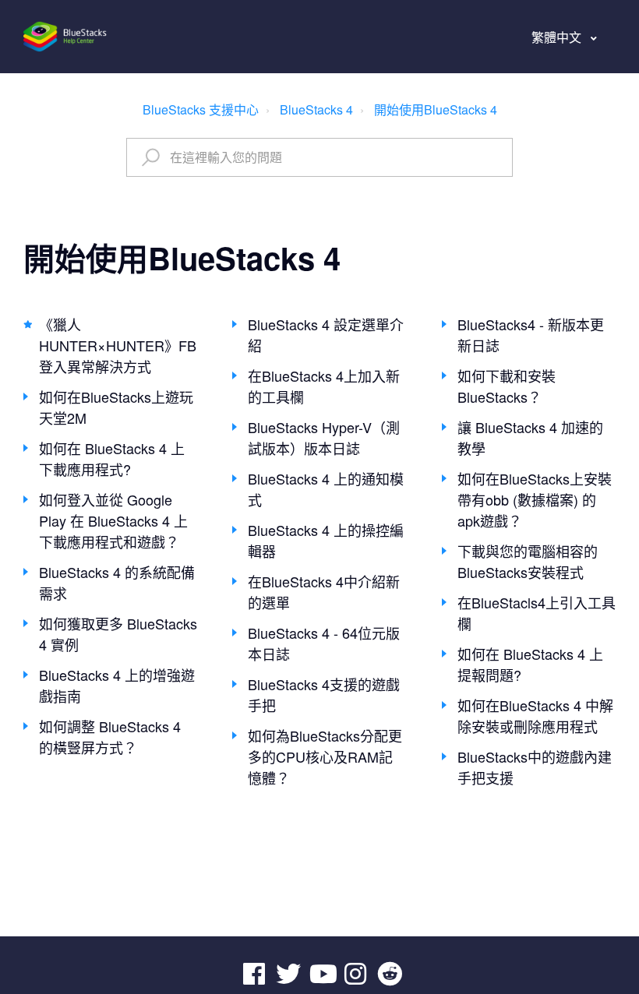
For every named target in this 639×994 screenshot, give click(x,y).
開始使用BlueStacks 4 (435, 109)
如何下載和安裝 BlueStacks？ (506, 386)
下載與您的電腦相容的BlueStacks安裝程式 (527, 561)
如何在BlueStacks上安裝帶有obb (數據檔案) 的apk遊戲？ (534, 499)
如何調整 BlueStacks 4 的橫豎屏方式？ (110, 736)
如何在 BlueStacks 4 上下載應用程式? (112, 458)
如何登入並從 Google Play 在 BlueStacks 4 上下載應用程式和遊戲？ (113, 520)
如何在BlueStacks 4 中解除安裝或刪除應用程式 (535, 715)
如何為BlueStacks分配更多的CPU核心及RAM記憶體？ (325, 756)
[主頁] (65, 36)
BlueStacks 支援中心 (201, 109)
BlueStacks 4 (316, 109)
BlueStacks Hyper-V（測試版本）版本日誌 (324, 437)
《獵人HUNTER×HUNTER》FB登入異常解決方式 (117, 345)
